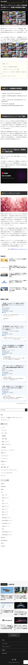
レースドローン (4, 458)
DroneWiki (14, 662)
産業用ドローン (4, 461)
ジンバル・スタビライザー (7, 472)
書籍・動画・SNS (5, 467)
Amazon (2, 483)
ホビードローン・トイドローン (8, 450)
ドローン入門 (4, 433)
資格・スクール (5, 441)
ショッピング (4, 430)
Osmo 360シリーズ (6, 517)
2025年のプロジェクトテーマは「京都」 (11, 69)
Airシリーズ (4, 495)
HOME (3, 640)
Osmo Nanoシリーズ (6, 523)
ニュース (8, 9)
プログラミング (5, 419)
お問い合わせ (4, 653)
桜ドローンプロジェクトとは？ (9, 76)
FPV (14, 417)
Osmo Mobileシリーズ (7, 520)
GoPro (2, 543)
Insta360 (3, 546)
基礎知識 (4, 435)
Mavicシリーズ (5, 506)
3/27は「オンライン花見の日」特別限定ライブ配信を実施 (13, 72)
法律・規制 (4, 438)
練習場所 (4, 447)
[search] (26, 410)
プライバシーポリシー (6, 646)
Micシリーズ (4, 509)
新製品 (9, 417)
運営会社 (3, 650)
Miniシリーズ (5, 512)
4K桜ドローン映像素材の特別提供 (9, 66)
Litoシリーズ (5, 503)
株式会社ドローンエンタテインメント (19, 249)
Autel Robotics (4, 540)
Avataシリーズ (5, 497)
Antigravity (3, 486)
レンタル (20, 417)
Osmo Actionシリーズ (6, 534)
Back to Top (14, 635)
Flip (3, 500)
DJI (1, 492)
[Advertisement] (14, 564)
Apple (2, 489)
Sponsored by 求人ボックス (22, 403)
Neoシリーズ (5, 514)
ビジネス (3, 464)
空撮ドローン (4, 452)
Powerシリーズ (5, 526)
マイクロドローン (5, 455)
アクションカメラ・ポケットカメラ (9, 469)
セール (3, 417)
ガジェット (3, 475)
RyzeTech (3, 537)
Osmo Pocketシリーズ (7, 531)
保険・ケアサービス (6, 444)
